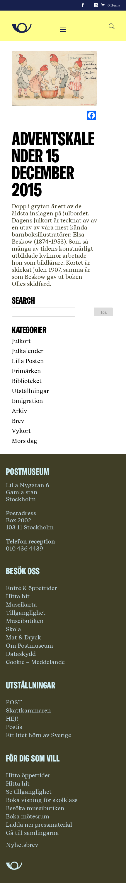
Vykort (21, 430)
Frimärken (26, 370)
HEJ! (12, 718)
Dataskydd (21, 653)
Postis (14, 726)
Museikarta (21, 604)
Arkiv (19, 410)
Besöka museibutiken (35, 808)
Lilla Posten (28, 360)
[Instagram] (96, 5)
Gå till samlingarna (32, 832)
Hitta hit (18, 596)
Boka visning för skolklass (41, 799)
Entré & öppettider (31, 588)
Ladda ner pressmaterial (39, 824)
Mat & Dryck (23, 637)
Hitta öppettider (28, 775)
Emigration (27, 400)
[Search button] (111, 26)
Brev (18, 420)
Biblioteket (27, 380)
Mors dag (24, 440)
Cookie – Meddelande (35, 662)
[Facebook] (82, 5)
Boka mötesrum (27, 816)
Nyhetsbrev (22, 844)
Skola (13, 629)
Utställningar (30, 390)
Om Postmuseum (29, 645)
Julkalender (27, 350)
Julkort (21, 341)
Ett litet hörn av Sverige (38, 735)
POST (14, 702)
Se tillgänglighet (29, 791)
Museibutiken (25, 620)
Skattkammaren (28, 710)
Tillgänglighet (25, 612)
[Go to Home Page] (22, 28)
